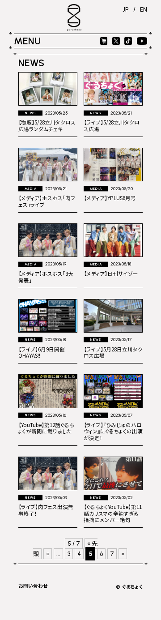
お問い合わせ (32, 585)
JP (126, 9)
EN (143, 9)
